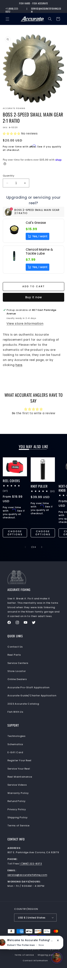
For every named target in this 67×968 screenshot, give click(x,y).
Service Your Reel (18, 768)
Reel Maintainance (19, 777)
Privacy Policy (16, 809)
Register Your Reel (19, 760)
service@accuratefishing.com (46, 10)
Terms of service (24, 954)
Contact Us (15, 647)
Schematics (15, 744)
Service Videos (17, 785)
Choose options (15, 533)
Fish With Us (15, 712)
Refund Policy (16, 801)
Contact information (35, 960)
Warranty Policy (18, 793)
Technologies (16, 736)
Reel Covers (11, 481)
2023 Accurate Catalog (23, 704)
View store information (25, 323)
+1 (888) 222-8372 (12, 10)
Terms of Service (18, 825)
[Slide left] (25, 547)
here (18, 365)
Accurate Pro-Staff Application (28, 687)
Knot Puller (39, 486)
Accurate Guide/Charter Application (31, 695)
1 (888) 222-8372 (31, 863)
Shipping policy (47, 954)
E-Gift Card (15, 752)
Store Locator (16, 671)
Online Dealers (17, 679)
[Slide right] (42, 547)
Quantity (8, 175)
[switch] (57, 957)
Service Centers (17, 663)
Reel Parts (14, 655)
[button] (7, 19)
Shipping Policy (17, 817)
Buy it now (33, 297)
